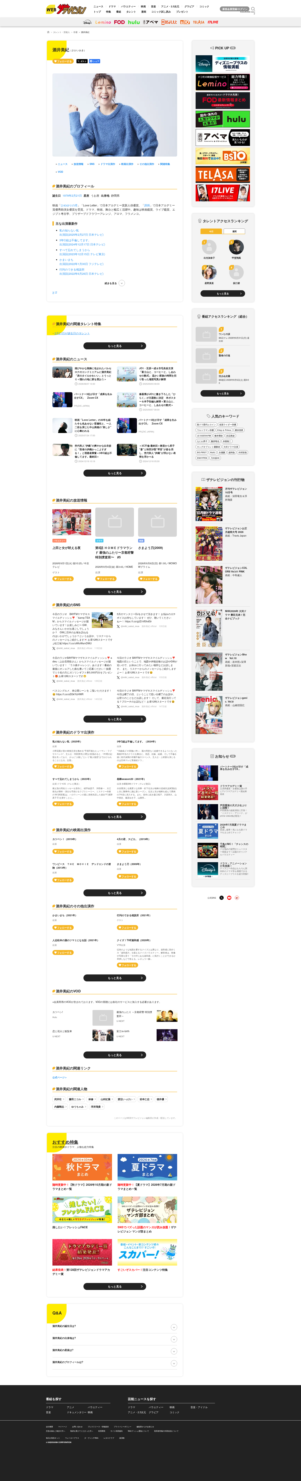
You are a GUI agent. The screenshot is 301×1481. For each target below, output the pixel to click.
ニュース (98, 6)
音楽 (153, 6)
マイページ (62, 1426)
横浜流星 (239, 430)
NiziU (212, 452)
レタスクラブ (109, 1438)
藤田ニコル (75, 1099)
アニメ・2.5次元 (170, 6)
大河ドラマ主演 (230, 447)
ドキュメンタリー (76, 1412)
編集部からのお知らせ (145, 1426)
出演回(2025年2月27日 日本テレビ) (81, 235)
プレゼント (182, 11)
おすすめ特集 (65, 1142)
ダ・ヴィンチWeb (91, 1438)
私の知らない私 (69, 230)
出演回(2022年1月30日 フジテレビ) (81, 264)
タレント (131, 11)
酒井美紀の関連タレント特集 (78, 323)
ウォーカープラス (72, 1438)
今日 (211, 231)
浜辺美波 (230, 436)
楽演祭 (122, 1438)
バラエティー (128, 6)
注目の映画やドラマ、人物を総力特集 (73, 1147)
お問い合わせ (77, 1426)
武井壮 (58, 1099)
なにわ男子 (202, 441)
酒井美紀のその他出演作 (75, 905)
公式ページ (58, 1077)
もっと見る (115, 346)
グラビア (189, 6)
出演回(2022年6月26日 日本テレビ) (81, 274)
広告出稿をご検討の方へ (55, 1431)
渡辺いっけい (125, 1099)
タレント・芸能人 (61, 32)
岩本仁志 (144, 1099)
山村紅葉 (105, 1099)
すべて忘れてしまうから (74, 250)
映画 (143, 6)
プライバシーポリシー (122, 1426)
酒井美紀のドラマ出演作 (75, 732)
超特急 (232, 452)
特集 (108, 11)
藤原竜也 (215, 441)
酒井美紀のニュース (71, 358)
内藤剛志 (59, 1106)
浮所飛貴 (96, 1106)
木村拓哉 (242, 452)
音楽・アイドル (199, 1407)
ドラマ (112, 6)
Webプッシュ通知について (138, 1431)
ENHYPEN (202, 458)
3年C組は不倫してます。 (75, 240)
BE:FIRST (202, 452)
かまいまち (66, 260)
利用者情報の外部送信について (166, 1431)
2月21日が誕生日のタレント (72, 333)
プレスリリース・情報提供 (98, 1426)
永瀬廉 (222, 452)
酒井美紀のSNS (68, 604)
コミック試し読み (161, 11)
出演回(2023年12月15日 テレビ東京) (82, 254)
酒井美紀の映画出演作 (73, 829)
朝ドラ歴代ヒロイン (206, 424)
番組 (118, 11)
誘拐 (147, 205)
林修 (90, 1099)
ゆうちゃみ (77, 1106)
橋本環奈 (218, 436)
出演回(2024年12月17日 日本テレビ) (82, 244)
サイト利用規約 (116, 1431)
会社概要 (49, 1426)
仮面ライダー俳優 (227, 424)
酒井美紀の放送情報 (71, 500)
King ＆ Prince (224, 430)
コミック (204, 6)
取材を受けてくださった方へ (81, 1431)
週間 (234, 231)
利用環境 (101, 1431)
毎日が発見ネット (53, 1438)
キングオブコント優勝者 (208, 447)
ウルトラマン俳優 (205, 430)
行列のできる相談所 (71, 269)
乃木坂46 (215, 458)
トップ (97, 11)
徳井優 (160, 1099)
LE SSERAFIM (204, 436)
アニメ (70, 1407)
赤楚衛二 (227, 441)
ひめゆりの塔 (69, 205)
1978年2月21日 (72, 195)
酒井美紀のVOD (68, 990)
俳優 (75, 32)
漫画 (143, 11)
